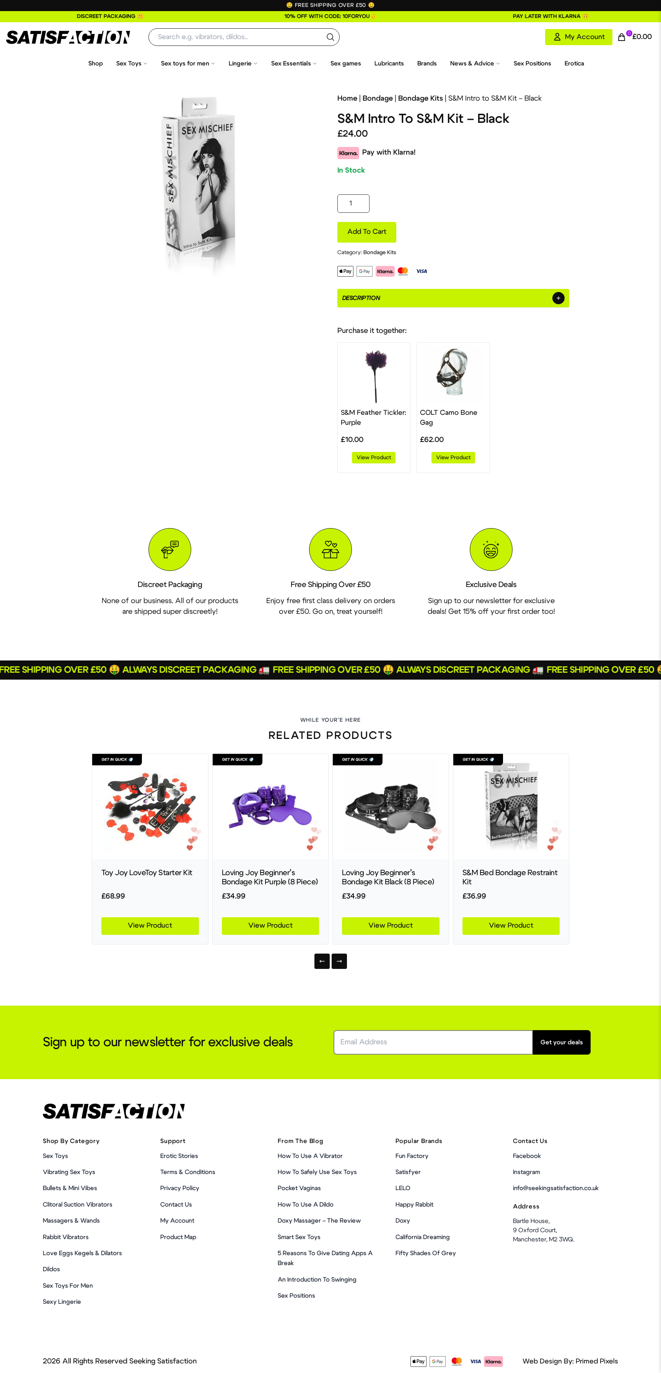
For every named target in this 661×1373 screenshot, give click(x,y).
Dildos (51, 1269)
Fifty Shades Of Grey (426, 1253)
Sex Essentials (291, 63)
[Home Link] (68, 37)
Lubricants (389, 63)
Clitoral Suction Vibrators (77, 1205)
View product (374, 457)
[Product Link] (150, 806)
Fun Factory (412, 1156)
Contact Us (176, 1205)
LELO (403, 1188)
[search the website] (330, 37)
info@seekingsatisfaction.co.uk (556, 1188)
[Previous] (322, 961)
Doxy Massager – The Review (319, 1221)
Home (347, 98)
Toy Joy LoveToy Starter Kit (146, 873)
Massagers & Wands (71, 1221)
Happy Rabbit (414, 1205)
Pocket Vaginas (299, 1188)
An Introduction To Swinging (317, 1280)
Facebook (527, 1156)
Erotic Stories (179, 1156)
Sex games (345, 63)
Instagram (526, 1172)
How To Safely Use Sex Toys (317, 1172)
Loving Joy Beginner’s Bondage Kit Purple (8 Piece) (270, 877)
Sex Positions (532, 63)
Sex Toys (129, 63)
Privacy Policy (179, 1188)
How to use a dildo (306, 1205)
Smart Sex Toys (299, 1237)
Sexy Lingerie (62, 1302)
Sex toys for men (185, 63)
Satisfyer (408, 1172)
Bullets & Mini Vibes (70, 1188)
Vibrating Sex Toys (69, 1172)
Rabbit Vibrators (66, 1237)
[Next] (339, 961)
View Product (150, 925)
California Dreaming (423, 1237)
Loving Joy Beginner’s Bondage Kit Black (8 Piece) (388, 877)
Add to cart (366, 231)
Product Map (178, 1237)
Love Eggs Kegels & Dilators (82, 1253)
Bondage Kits (420, 98)
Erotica (574, 63)
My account (177, 1221)
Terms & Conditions (187, 1172)
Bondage (378, 98)
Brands (427, 63)
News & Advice (472, 63)
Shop (95, 63)
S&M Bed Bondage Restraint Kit (510, 877)
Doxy (403, 1221)
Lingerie (240, 63)
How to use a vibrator (310, 1156)
